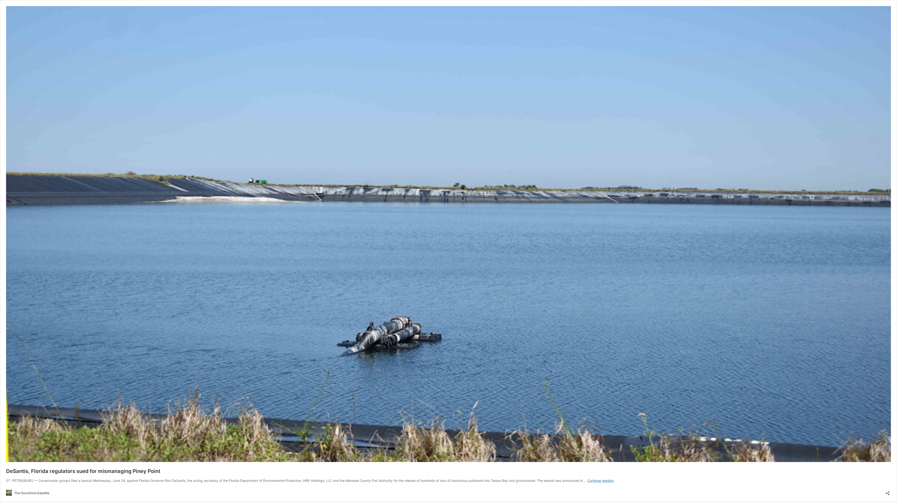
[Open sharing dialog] (887, 491)
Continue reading (600, 481)
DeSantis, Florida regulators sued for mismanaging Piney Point (83, 471)
